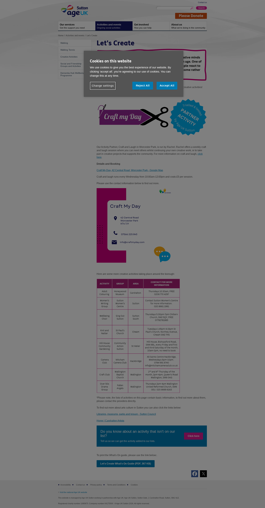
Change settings (103, 85)
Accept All (167, 85)
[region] (133, 74)
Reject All (143, 85)
